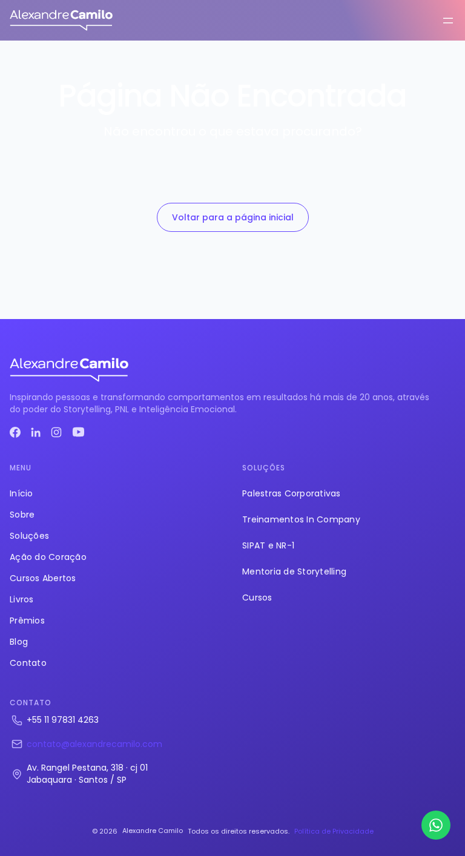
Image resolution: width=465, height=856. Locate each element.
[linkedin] (35, 432)
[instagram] (56, 432)
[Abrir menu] (448, 20)
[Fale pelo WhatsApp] (435, 825)
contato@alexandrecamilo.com (94, 744)
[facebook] (15, 432)
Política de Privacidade (334, 831)
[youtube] (78, 432)
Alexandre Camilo (152, 830)
